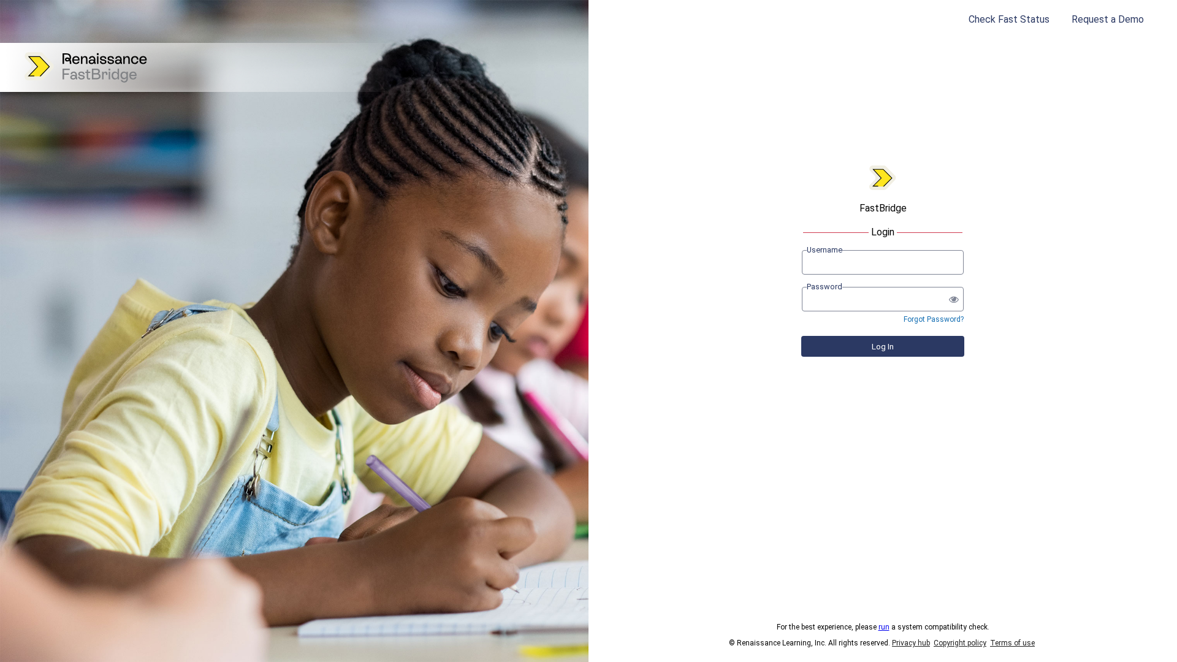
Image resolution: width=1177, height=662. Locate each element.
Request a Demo (1108, 19)
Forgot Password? (934, 319)
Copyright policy (960, 643)
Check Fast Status (1009, 19)
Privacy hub (911, 643)
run (883, 627)
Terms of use (1012, 643)
